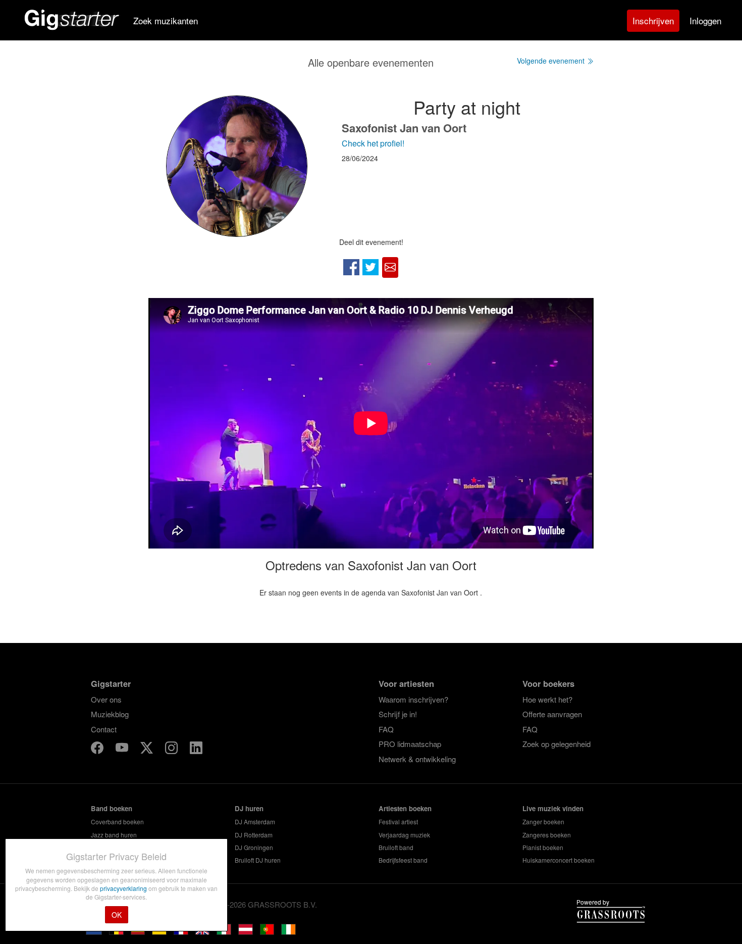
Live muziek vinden (553, 808)
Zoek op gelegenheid (556, 743)
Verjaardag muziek (404, 834)
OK (117, 915)
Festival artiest (398, 821)
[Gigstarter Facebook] (98, 749)
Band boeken (111, 808)
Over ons (106, 699)
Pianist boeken (542, 847)
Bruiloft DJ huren (258, 860)
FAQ (386, 729)
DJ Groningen (254, 847)
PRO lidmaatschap (410, 743)
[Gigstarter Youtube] (123, 749)
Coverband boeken (117, 821)
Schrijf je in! (398, 714)
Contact (104, 729)
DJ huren (249, 808)
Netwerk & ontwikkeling (417, 759)
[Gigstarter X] (147, 749)
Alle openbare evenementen (371, 62)
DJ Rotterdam (254, 834)
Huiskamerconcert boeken (558, 860)
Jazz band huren (114, 834)
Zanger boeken (543, 821)
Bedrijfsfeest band (403, 860)
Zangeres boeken (546, 834)
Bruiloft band (396, 847)
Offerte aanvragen (552, 714)
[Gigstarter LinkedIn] (196, 749)
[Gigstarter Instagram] (172, 749)
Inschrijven (653, 20)
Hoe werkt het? (547, 699)
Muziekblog (110, 714)
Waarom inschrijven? (413, 699)
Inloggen (705, 20)
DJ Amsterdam (255, 821)
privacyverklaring (124, 888)
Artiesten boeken (405, 808)
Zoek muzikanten (165, 20)
